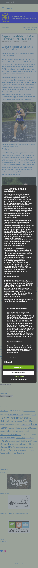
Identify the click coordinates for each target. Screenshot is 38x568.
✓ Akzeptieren (18, 367)
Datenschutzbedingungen (19, 379)
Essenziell (9, 362)
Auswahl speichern (18, 372)
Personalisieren (19, 376)
